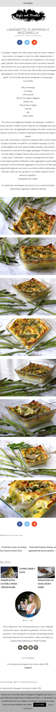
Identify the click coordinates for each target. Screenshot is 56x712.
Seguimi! (28, 668)
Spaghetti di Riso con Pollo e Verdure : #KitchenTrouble (9, 583)
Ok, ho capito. (39, 704)
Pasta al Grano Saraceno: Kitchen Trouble (46, 583)
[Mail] (34, 42)
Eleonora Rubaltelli (34, 36)
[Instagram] (35, 647)
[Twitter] (27, 42)
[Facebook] (19, 42)
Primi (21, 535)
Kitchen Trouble (12, 535)
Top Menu (28, 3)
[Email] (20, 647)
